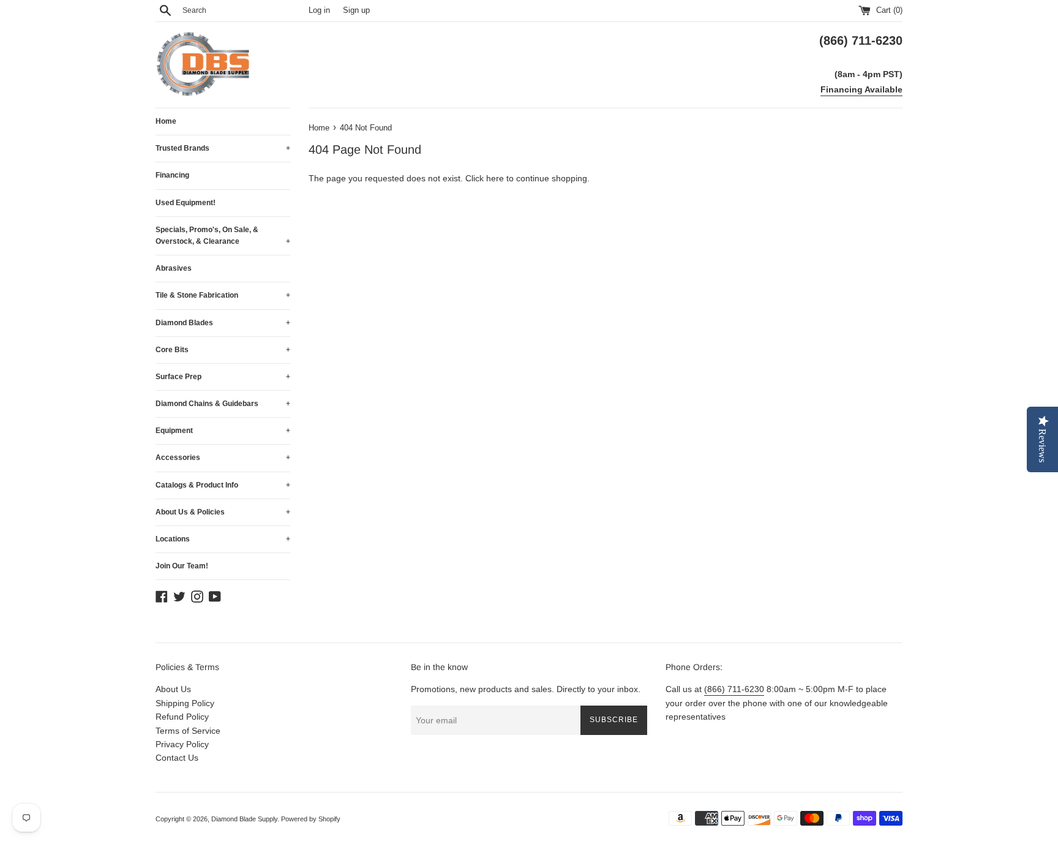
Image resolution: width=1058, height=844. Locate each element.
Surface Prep (223, 376)
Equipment (223, 430)
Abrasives (174, 268)
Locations (223, 539)
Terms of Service (188, 731)
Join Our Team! (182, 566)
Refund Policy (182, 717)
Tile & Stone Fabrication (223, 295)
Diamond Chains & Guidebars (223, 403)
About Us (173, 689)
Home (166, 121)
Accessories (223, 457)
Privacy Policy (182, 744)
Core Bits (223, 349)
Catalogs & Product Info (223, 485)
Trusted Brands (223, 148)
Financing (172, 175)
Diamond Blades (223, 322)
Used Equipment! (186, 202)
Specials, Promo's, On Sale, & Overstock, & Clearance (223, 235)
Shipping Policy (185, 703)
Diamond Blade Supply (244, 819)
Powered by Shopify (310, 819)
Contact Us (177, 758)
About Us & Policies (223, 512)
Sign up (356, 10)
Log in (319, 10)
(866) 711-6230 (734, 689)
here (495, 178)
